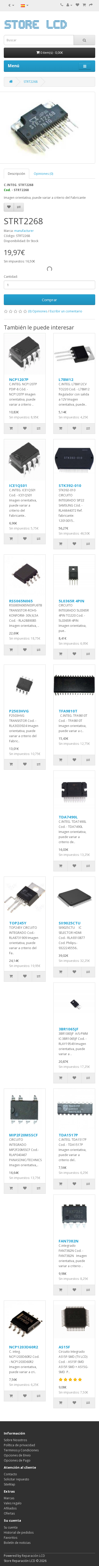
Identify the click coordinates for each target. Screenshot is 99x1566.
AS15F (64, 1346)
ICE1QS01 (18, 485)
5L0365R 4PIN (71, 600)
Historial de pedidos (19, 1532)
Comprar (49, 299)
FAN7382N (68, 1240)
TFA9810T (68, 710)
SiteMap (9, 1484)
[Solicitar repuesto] (77, 5)
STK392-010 (70, 485)
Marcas (9, 1498)
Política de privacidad (19, 1445)
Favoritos (10, 1537)
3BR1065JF (68, 1028)
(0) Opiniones (37, 311)
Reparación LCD (33, 1556)
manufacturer (24, 231)
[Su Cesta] (84, 5)
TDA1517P (68, 1134)
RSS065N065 (21, 600)
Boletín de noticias (17, 1543)
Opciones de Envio (17, 1455)
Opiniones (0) (43, 173)
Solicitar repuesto (16, 1479)
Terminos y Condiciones (21, 1450)
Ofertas (9, 1513)
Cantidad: (11, 276)
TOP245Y (17, 922)
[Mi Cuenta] (69, 5)
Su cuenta (11, 1527)
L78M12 (66, 379)
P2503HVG (19, 710)
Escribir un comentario (66, 311)
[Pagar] (91, 5)
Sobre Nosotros (15, 1440)
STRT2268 (31, 81)
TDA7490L (68, 816)
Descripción (16, 173)
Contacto (10, 1474)
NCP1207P (18, 379)
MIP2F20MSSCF (23, 1134)
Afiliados (10, 1508)
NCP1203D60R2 (23, 1346)
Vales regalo (13, 1503)
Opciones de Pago (17, 1460)
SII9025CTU (69, 922)
